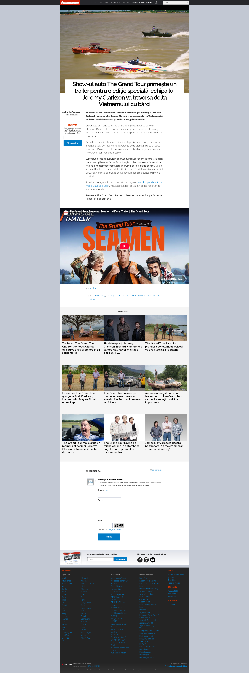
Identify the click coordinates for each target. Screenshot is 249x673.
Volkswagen (86, 632)
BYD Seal (115, 584)
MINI (83, 586)
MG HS (114, 621)
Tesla (83, 627)
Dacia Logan (144, 655)
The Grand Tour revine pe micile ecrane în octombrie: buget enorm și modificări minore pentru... (121, 447)
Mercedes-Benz (87, 584)
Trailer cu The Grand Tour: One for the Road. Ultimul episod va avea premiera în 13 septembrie (81, 348)
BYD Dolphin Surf (118, 640)
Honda (64, 616)
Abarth (64, 578)
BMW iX (142, 644)
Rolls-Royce (86, 608)
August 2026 (173, 591)
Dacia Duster (144, 649)
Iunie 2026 (172, 596)
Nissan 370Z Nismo (147, 581)
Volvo (83, 635)
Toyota (83, 630)
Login (156, 2)
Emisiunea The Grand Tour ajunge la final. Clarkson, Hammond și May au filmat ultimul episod (79, 398)
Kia (63, 630)
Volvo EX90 (115, 634)
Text (100, 500)
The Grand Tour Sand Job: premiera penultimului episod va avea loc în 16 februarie (164, 346)
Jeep (63, 627)
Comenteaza (157, 470)
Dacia (64, 600)
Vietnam (151, 295)
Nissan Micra (144, 602)
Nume (101, 490)
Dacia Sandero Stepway (148, 589)
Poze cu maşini (174, 583)
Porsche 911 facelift (118, 637)
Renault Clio (116, 589)
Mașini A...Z (85, 638)
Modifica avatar (90, 482)
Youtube (152, 559)
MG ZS (114, 627)
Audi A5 (114, 616)
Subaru (84, 622)
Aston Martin (67, 584)
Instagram (146, 559)
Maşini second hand (176, 575)
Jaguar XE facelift (146, 623)
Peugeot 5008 (116, 618)
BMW (64, 592)
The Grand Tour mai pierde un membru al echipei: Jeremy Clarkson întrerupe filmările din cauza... (81, 447)
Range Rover (86, 603)
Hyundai (65, 619)
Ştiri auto (171, 577)
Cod (100, 521)
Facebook (140, 559)
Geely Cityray (116, 586)
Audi (63, 586)
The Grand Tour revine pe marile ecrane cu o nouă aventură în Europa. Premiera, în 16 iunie (122, 398)
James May (99, 295)
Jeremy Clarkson (115, 295)
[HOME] (70, 2)
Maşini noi (66, 571)
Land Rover (66, 635)
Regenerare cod (115, 529)
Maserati (84, 578)
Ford (63, 611)
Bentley (65, 589)
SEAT (83, 611)
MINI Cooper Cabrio (118, 613)
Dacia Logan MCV (146, 657)
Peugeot (84, 597)
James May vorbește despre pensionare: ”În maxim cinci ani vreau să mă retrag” (164, 446)
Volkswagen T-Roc (118, 594)
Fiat (63, 608)
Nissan (84, 592)
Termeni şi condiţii (94, 666)
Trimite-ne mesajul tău (176, 666)
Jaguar (64, 624)
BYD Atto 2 (115, 592)
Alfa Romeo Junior (118, 653)
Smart (83, 616)
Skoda (83, 613)
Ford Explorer (144, 578)
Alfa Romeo (66, 581)
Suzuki (84, 624)
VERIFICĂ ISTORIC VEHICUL (142, 2)
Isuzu (64, 622)
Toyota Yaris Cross (146, 594)
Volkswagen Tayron (119, 624)
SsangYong (85, 619)
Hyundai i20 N (145, 610)
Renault (84, 605)
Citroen (64, 594)
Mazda (84, 581)
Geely (64, 613)
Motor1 (93, 288)
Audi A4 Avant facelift (148, 633)
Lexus (64, 641)
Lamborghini (67, 632)
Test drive (172, 580)
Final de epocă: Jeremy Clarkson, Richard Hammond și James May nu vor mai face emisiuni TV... (123, 348)
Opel (83, 594)
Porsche (84, 600)
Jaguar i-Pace (144, 612)
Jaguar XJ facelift (146, 591)
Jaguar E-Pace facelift (148, 620)
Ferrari (64, 605)
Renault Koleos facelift (148, 647)
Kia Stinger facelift (146, 636)
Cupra (64, 597)
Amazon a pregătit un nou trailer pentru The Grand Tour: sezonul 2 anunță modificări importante (164, 398)
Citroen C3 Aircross (118, 610)
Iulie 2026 (172, 594)
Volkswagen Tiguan (119, 578)
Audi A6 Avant (117, 608)
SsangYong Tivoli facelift (149, 631)
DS (63, 603)
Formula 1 (172, 604)
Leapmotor (66, 638)
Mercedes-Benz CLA (119, 581)
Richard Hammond (136, 295)
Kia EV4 (114, 605)
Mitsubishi (85, 589)
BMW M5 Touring (118, 602)
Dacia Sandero (145, 652)
